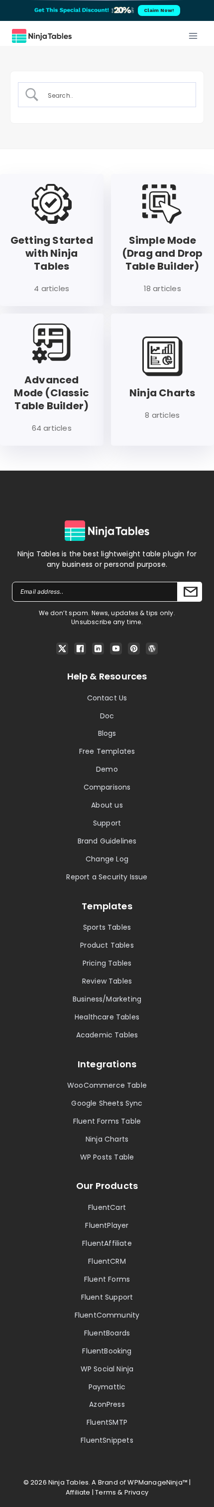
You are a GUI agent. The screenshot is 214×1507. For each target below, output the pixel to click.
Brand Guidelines (107, 841)
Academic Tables (107, 1035)
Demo (107, 769)
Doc (107, 716)
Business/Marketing (107, 999)
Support (107, 823)
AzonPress (107, 1404)
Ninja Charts (107, 1139)
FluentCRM (107, 1261)
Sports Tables (107, 927)
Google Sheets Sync (106, 1103)
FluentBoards (107, 1333)
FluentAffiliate (107, 1243)
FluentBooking (106, 1351)
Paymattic (107, 1387)
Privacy (136, 1492)
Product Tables (107, 945)
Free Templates (107, 751)
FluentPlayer (106, 1225)
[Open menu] (193, 35)
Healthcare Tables (107, 1017)
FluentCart (107, 1207)
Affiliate (78, 1492)
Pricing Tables (107, 963)
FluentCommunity (107, 1315)
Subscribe (189, 592)
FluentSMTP (107, 1422)
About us (106, 805)
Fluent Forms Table (107, 1121)
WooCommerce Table (107, 1085)
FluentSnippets (107, 1440)
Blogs (107, 733)
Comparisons (107, 787)
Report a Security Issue (106, 877)
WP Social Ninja (107, 1369)
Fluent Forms (107, 1279)
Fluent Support (107, 1297)
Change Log (107, 859)
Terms (105, 1492)
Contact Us (107, 698)
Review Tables (107, 981)
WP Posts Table (107, 1157)
